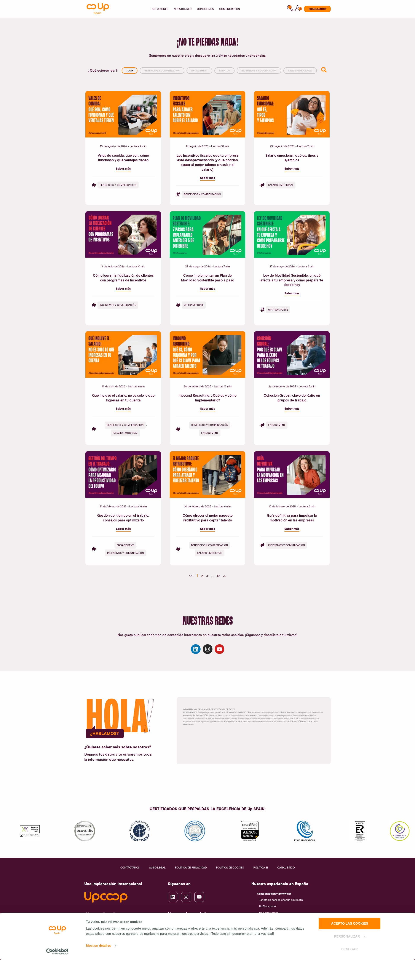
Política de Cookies (230, 867)
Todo (129, 70)
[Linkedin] (196, 649)
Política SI (260, 867)
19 (218, 576)
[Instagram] (207, 649)
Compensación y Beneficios (274, 893)
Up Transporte (267, 906)
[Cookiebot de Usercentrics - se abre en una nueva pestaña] (57, 951)
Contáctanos (130, 867)
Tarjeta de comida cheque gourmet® (281, 900)
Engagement (199, 70)
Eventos (224, 70)
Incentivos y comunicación (258, 70)
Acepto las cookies (349, 923)
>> (224, 576)
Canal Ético (286, 867)
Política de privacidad (191, 867)
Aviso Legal (157, 867)
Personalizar (347, 936)
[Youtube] (219, 649)
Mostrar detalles (98, 945)
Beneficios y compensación (162, 70)
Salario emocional (300, 70)
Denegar (349, 949)
